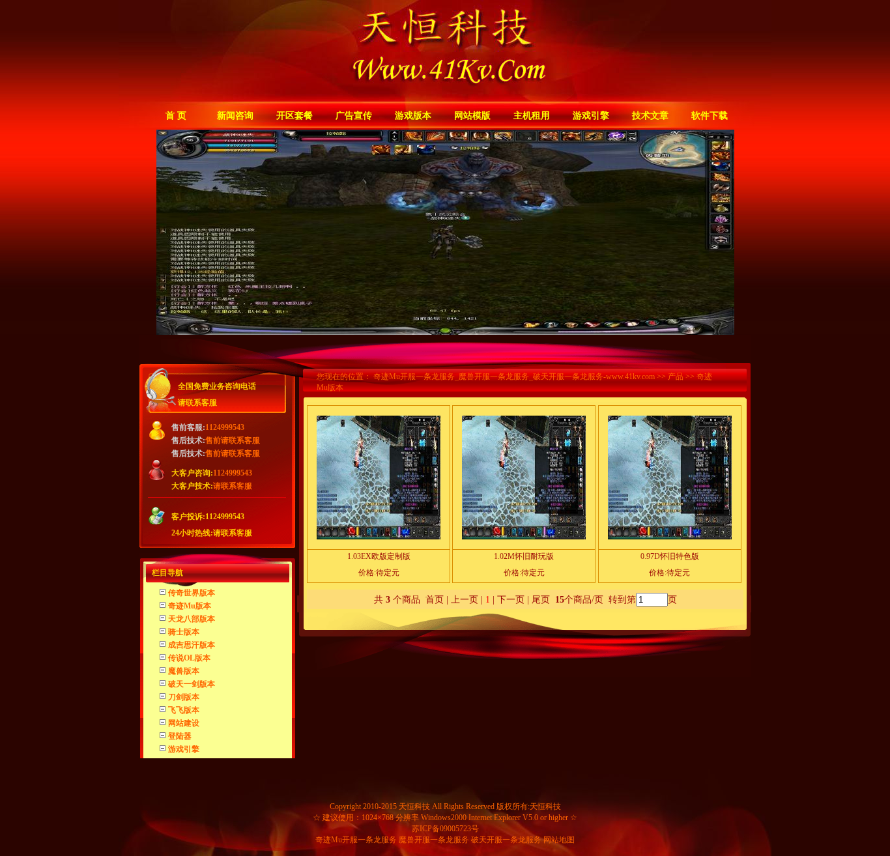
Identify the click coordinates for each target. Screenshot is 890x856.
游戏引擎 (591, 116)
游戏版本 (413, 116)
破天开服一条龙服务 (506, 839)
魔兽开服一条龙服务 (434, 839)
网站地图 (559, 839)
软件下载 (709, 116)
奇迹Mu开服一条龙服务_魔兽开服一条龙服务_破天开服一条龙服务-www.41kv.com (514, 376)
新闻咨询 (235, 116)
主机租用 (531, 116)
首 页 (175, 116)
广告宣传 (354, 116)
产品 (675, 376)
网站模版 (472, 116)
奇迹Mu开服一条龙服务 (356, 839)
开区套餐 (294, 116)
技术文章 (650, 116)
